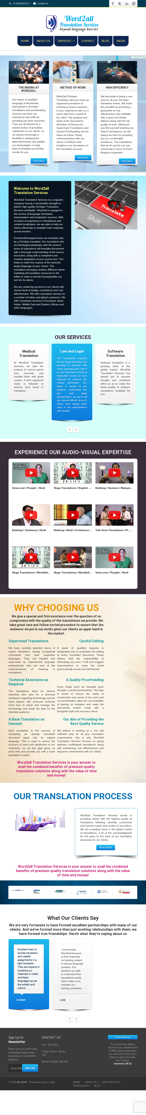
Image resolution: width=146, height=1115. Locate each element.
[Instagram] (133, 3)
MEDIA (121, 40)
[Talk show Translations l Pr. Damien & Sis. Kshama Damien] (114, 516)
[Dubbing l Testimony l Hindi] (31, 516)
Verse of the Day (123, 1063)
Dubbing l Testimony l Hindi (29, 531)
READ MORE (105, 849)
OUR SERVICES (110, 1108)
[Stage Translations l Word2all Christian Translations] (73, 558)
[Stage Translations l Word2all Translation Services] (31, 558)
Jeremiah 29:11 (123, 1089)
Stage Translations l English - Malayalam (73, 489)
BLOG (105, 40)
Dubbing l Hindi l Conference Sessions (73, 531)
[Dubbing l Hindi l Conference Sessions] (73, 516)
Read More (38, 161)
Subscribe (30, 1093)
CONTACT (87, 40)
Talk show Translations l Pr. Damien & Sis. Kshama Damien (114, 531)
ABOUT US (43, 40)
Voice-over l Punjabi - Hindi (28, 489)
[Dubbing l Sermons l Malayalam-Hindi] (114, 474)
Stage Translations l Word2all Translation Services (31, 573)
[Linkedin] (126, 3)
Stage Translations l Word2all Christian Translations (73, 573)
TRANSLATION (81, 1111)
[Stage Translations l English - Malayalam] (73, 474)
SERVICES (64, 40)
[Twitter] (119, 3)
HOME (25, 40)
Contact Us (42, 3)
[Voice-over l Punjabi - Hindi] (31, 474)
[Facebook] (112, 3)
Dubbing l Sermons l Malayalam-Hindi (114, 489)
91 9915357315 (21, 3)
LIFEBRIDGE (36, 998)
